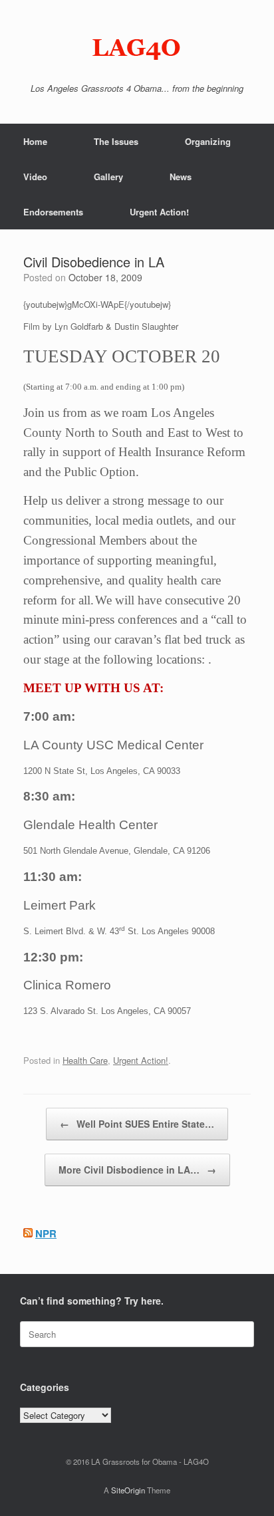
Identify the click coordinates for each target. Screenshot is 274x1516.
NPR (46, 1233)
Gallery (108, 176)
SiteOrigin (128, 1490)
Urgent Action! (159, 211)
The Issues (116, 141)
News (181, 176)
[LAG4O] (137, 46)
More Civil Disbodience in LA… (137, 1169)
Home (35, 141)
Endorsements (53, 211)
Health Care (85, 1060)
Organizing (208, 141)
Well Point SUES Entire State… (137, 1123)
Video (35, 176)
